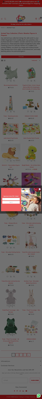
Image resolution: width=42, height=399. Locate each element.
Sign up (11, 202)
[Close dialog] (40, 189)
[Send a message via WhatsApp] (38, 395)
